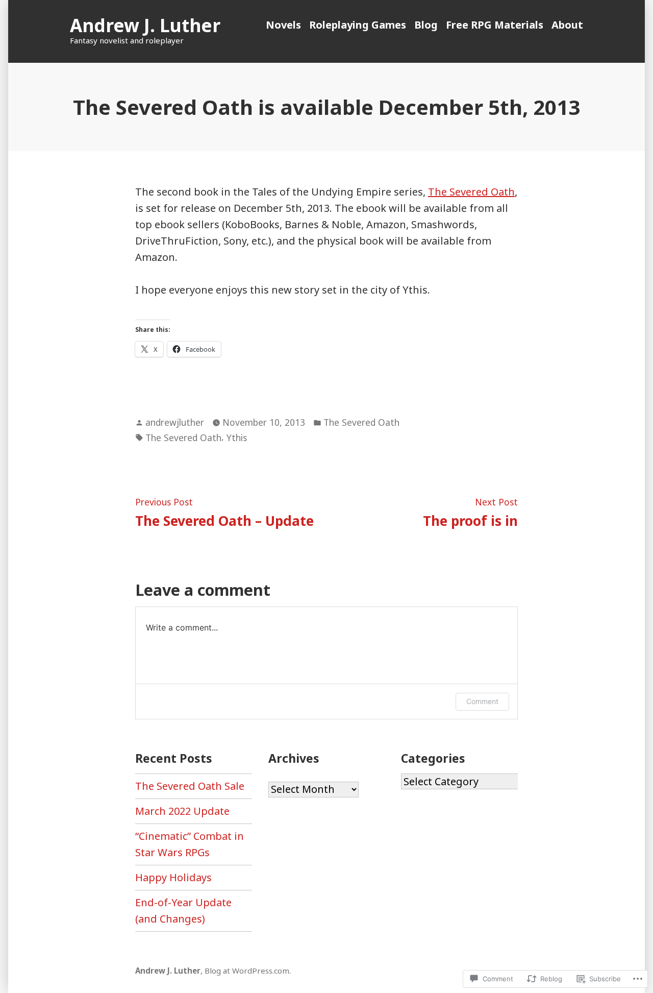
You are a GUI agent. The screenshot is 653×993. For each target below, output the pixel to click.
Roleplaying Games (357, 25)
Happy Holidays (173, 877)
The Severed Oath (471, 192)
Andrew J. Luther (145, 25)
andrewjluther (174, 422)
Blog (426, 25)
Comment (482, 701)
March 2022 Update (182, 811)
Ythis (237, 437)
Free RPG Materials (494, 25)
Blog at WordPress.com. (248, 970)
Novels (283, 25)
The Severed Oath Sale (189, 786)
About (567, 25)
